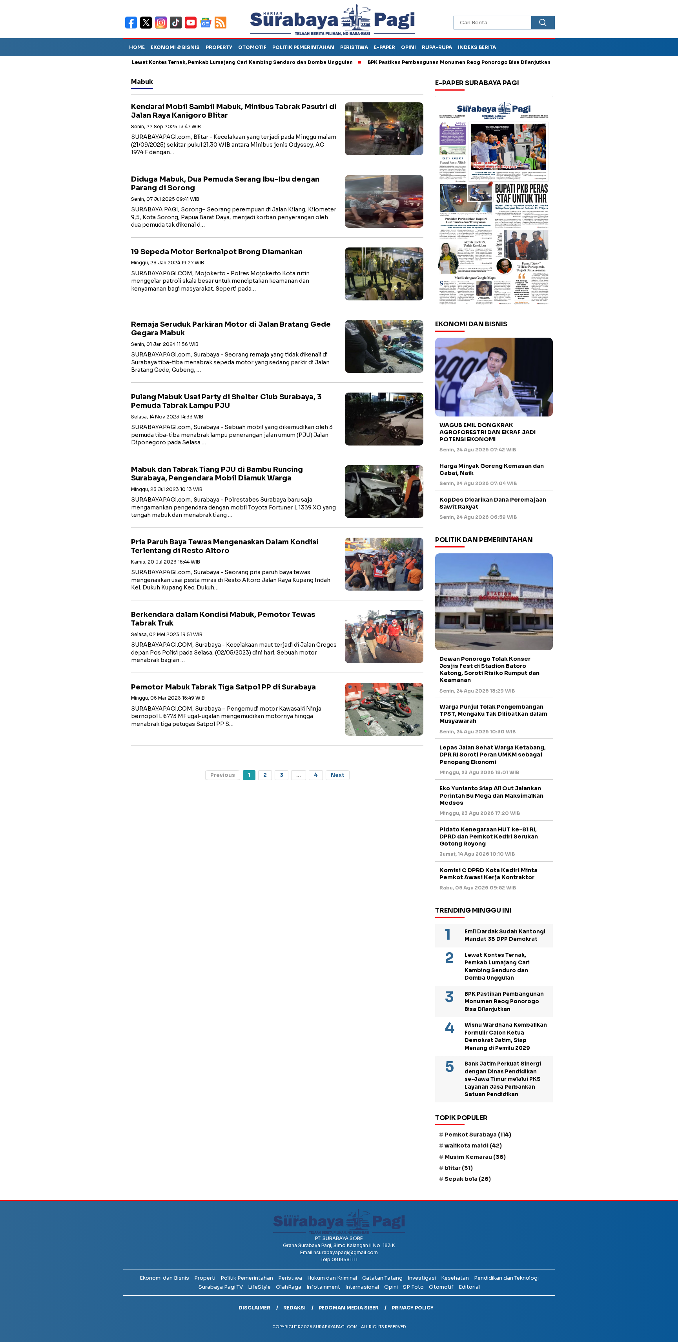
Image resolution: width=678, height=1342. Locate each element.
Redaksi (294, 1308)
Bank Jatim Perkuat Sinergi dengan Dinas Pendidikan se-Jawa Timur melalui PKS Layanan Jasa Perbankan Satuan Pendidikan (503, 1079)
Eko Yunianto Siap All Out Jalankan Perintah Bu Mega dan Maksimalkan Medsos (491, 795)
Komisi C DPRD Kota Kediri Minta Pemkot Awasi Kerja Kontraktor (488, 874)
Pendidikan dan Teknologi (506, 1278)
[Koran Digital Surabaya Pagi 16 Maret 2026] (494, 202)
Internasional (362, 1287)
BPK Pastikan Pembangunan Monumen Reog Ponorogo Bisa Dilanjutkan (418, 62)
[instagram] (162, 27)
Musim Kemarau (475, 1156)
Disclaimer (254, 1308)
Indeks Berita (477, 47)
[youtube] (192, 27)
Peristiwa (354, 47)
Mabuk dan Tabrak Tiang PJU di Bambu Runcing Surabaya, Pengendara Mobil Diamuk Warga (217, 474)
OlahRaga (288, 1287)
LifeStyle (259, 1287)
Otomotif (252, 47)
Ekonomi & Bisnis (175, 47)
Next (337, 775)
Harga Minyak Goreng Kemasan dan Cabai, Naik (491, 469)
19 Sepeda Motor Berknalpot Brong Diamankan (217, 251)
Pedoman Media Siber (349, 1308)
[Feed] (221, 27)
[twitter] (147, 27)
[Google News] (207, 27)
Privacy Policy (413, 1308)
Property (219, 47)
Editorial (469, 1287)
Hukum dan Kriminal (332, 1278)
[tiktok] (177, 27)
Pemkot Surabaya (478, 1134)
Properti (204, 1278)
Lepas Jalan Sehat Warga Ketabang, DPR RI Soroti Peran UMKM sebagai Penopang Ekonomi (492, 754)
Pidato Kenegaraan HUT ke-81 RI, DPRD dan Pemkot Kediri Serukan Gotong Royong (488, 836)
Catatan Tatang (382, 1278)
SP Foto (413, 1287)
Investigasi (422, 1278)
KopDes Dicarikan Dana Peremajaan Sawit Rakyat (492, 503)
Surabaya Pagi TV (221, 1287)
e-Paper (384, 47)
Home (137, 47)
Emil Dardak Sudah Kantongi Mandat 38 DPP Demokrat (505, 935)
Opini (408, 47)
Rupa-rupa (437, 47)
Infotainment (323, 1287)
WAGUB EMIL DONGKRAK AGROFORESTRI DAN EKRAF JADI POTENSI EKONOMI (487, 432)
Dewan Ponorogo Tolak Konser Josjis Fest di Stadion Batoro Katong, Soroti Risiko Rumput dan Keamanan (489, 669)
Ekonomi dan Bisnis (164, 1278)
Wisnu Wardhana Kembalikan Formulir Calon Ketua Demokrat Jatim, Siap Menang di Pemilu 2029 (506, 1036)
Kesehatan (455, 1278)
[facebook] (132, 27)
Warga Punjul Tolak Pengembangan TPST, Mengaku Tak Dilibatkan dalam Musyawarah (493, 713)
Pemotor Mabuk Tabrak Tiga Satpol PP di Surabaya (223, 687)
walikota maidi (473, 1145)
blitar (459, 1167)
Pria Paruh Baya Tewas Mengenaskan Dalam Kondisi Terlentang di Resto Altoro (225, 546)
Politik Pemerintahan (303, 47)
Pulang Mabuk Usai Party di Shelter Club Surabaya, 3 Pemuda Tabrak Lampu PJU (226, 401)
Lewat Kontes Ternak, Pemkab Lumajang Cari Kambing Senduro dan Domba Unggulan (201, 62)
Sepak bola (468, 1178)
